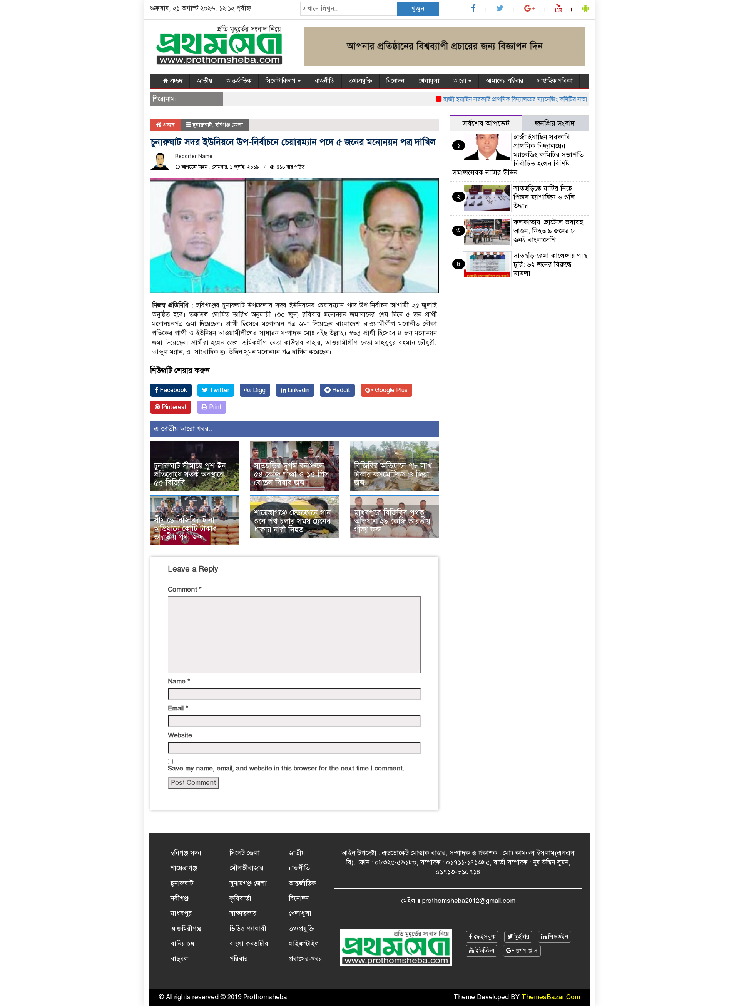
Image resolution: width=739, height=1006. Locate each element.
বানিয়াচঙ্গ (183, 944)
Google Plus (390, 390)
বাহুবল (179, 959)
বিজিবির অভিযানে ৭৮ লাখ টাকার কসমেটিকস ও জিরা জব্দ (393, 474)
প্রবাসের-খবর (305, 959)
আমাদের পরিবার (504, 81)
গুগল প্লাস (526, 950)
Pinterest (173, 407)
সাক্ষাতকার (243, 913)
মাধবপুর (181, 913)
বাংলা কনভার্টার (248, 944)
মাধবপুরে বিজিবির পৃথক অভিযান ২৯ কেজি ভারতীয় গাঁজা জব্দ (392, 521)
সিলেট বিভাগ (281, 81)
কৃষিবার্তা (240, 898)
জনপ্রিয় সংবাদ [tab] (555, 123)
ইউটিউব (484, 950)
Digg (258, 390)
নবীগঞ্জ (180, 898)
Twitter (218, 390)
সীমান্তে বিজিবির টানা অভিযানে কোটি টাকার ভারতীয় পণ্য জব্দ (185, 528)
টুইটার (521, 937)
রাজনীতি (324, 81)
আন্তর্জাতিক (238, 81)
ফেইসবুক (483, 937)
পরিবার (238, 959)
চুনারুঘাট (202, 124)
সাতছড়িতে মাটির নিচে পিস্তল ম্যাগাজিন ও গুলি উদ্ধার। (544, 197)
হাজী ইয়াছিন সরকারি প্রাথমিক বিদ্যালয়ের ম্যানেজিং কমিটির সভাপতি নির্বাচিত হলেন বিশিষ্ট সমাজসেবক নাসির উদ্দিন (554, 99)
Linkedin (297, 390)
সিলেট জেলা (244, 853)
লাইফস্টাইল (304, 944)
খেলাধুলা (428, 81)
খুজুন (417, 9)
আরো (460, 81)
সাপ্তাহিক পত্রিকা (554, 81)
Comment (185, 589)
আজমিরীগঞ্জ (186, 929)
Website (180, 735)
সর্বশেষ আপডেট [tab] (486, 123)
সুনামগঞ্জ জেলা (248, 883)
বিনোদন (395, 81)
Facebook (172, 390)
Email (178, 708)
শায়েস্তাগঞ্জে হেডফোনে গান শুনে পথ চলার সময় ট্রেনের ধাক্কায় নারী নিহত (292, 521)
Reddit (340, 390)
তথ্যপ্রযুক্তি (360, 81)
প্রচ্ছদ (175, 81)
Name (179, 681)
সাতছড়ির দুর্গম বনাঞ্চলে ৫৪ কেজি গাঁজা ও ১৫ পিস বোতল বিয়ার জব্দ (291, 474)
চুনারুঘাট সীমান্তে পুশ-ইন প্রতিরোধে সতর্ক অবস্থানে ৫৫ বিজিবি (190, 474)
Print (214, 407)
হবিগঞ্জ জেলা (229, 124)
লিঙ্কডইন (557, 937)
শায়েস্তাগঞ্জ (184, 868)
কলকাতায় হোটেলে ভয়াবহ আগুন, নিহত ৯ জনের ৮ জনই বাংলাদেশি (548, 231)
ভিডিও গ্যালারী (247, 929)
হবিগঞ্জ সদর (186, 853)
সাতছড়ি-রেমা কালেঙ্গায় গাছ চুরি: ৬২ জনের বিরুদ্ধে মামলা (550, 264)
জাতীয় (204, 81)
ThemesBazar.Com (551, 997)
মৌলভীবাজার (246, 868)
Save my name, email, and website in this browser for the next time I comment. (286, 768)
